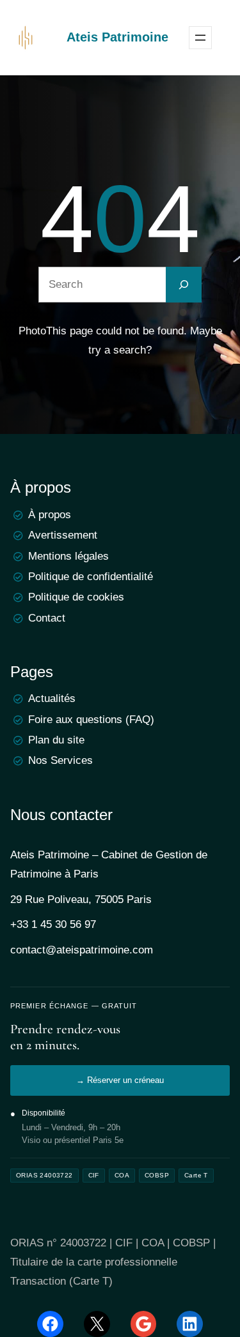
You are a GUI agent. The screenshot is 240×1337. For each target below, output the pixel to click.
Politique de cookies (76, 597)
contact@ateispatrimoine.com (81, 950)
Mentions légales (68, 556)
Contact (46, 618)
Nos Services (60, 760)
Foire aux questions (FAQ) (91, 719)
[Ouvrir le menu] (200, 37)
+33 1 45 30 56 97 (53, 924)
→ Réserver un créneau (120, 1080)
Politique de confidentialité (90, 577)
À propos (49, 515)
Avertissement (62, 535)
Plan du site (56, 740)
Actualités (52, 698)
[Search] (184, 285)
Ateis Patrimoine (117, 37)
